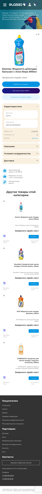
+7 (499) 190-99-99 (8, 475)
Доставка (5, 433)
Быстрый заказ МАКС (21, 91)
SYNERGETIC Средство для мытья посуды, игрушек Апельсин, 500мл (28, 360)
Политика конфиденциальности (13, 420)
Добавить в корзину (21, 84)
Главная (5, 13)
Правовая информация (10, 416)
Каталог (15, 13)
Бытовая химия (27, 13)
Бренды (4, 413)
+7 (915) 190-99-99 (7, 479)
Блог (3, 452)
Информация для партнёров (11, 441)
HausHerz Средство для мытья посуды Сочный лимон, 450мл (26, 265)
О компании (6, 405)
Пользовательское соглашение (12, 424)
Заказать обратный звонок (21, 463)
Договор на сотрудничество (11, 444)
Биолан (35, 138)
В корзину (34, 236)
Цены (4, 437)
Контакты (5, 448)
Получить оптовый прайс (21, 97)
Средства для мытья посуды (13, 15)
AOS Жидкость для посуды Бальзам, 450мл (28, 312)
